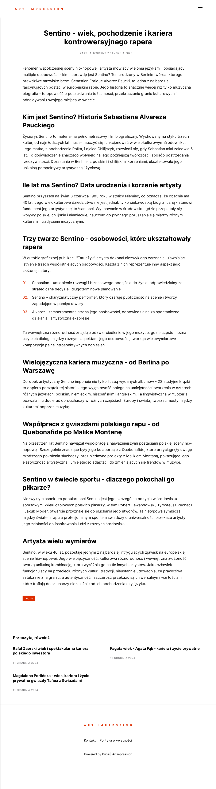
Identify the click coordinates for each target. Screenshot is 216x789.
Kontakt (90, 740)
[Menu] (194, 9)
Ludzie (29, 598)
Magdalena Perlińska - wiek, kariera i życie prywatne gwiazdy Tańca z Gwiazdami (51, 678)
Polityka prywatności (116, 740)
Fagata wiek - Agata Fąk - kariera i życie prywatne (155, 648)
